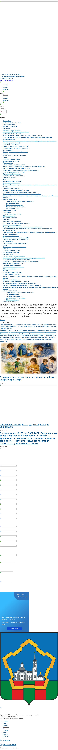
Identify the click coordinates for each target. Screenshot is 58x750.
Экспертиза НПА (8, 150)
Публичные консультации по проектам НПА (16, 148)
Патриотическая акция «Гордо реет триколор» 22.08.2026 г (24, 425)
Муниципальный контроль (11, 144)
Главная (5, 84)
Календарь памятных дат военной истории (16, 190)
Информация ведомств (10, 199)
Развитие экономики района (11, 159)
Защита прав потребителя (11, 161)
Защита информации (9, 139)
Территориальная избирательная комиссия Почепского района (22, 194)
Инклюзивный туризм (9, 210)
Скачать (2, 320)
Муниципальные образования (12, 130)
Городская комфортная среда (12, 174)
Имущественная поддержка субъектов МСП (16, 168)
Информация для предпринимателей (14, 164)
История (5, 87)
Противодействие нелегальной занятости (15, 152)
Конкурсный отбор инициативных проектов (16, 132)
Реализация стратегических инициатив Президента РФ (19, 192)
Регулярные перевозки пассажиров (13, 175)
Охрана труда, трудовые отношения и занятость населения (21, 170)
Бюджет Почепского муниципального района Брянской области (22, 135)
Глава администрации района (12, 122)
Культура (6, 179)
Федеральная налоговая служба (15, 206)
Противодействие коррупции (12, 133)
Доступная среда (8, 163)
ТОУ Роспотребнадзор (12, 208)
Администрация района (10, 126)
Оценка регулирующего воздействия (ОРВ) (16, 146)
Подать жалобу (14, 628)
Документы (6, 128)
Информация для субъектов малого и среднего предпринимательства (24, 166)
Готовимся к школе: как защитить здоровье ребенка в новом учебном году (28, 378)
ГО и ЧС (5, 157)
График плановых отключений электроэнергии (20, 201)
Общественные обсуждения (11, 188)
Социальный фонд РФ (12, 203)
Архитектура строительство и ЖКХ (13, 172)
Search (2, 106)
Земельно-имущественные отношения (14, 155)
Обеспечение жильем (9, 177)
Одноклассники (8, 744)
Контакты (6, 89)
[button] (29, 93)
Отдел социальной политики (11, 183)
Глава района (7, 121)
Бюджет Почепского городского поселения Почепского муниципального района (27, 137)
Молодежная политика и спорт (12, 181)
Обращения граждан (9, 124)
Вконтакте (5, 740)
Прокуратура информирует (14, 205)
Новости (5, 86)
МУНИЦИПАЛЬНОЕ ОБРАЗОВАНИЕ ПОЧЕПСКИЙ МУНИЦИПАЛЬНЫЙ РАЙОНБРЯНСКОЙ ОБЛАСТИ (12, 76)
